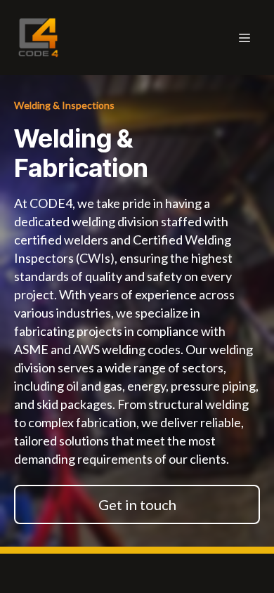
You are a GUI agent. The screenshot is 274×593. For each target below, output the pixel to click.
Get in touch (137, 504)
